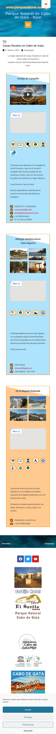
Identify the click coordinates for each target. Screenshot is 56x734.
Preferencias (28, 725)
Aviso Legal (28, 731)
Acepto (28, 710)
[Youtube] (35, 559)
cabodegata (29, 50)
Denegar (28, 717)
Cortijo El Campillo (28, 78)
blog (4, 41)
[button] (28, 24)
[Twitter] (28, 559)
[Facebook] (20, 559)
